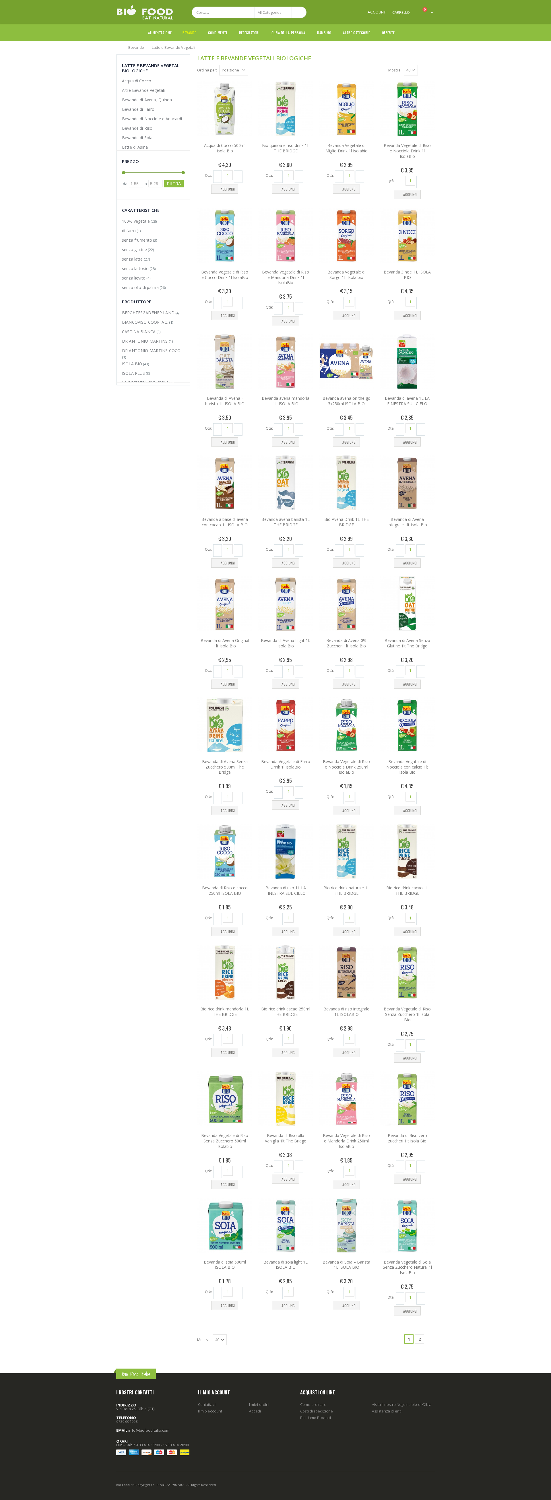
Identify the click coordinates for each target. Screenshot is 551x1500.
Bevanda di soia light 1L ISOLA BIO (285, 1264)
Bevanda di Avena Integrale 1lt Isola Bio (407, 522)
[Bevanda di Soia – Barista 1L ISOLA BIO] (346, 1225)
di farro (129, 230)
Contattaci (207, 1404)
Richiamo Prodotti (315, 1417)
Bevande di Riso (137, 128)
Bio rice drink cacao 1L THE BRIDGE (407, 890)
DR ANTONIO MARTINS (145, 341)
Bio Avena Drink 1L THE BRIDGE (346, 522)
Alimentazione (160, 32)
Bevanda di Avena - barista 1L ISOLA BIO (225, 400)
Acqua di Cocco (136, 81)
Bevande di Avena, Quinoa (147, 99)
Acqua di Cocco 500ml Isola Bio (224, 148)
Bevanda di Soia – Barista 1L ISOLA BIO (346, 1264)
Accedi (255, 1411)
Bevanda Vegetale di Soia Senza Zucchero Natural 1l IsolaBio (407, 1267)
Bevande (189, 32)
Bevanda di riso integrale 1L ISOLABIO (346, 1011)
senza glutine (134, 249)
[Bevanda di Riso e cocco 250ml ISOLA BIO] (224, 851)
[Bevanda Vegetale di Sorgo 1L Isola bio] (346, 235)
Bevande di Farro (138, 109)
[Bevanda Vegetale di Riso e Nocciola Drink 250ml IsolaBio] (346, 724)
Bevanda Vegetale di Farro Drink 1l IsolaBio (285, 764)
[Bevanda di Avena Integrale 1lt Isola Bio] (407, 482)
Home (118, 47)
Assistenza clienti (386, 1411)
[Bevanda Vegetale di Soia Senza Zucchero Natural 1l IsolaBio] (407, 1225)
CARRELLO (401, 12)
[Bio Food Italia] (145, 12)
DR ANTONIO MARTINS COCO (151, 350)
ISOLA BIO (132, 363)
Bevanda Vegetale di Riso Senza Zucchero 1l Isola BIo (407, 1014)
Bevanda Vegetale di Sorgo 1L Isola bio (346, 274)
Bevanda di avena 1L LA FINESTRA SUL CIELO (407, 400)
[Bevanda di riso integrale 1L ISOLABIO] (346, 972)
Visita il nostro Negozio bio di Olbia (401, 1404)
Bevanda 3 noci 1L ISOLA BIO (407, 274)
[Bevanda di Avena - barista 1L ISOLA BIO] (224, 361)
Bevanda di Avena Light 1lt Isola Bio (285, 643)
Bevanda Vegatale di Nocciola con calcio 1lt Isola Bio (407, 767)
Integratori (249, 32)
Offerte (388, 32)
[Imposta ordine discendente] (251, 69)
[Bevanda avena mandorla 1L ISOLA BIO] (285, 361)
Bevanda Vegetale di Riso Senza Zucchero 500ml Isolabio (224, 1141)
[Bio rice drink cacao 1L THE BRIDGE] (407, 851)
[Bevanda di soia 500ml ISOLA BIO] (224, 1225)
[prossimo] (430, 1339)
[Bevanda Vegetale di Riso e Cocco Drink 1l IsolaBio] (224, 235)
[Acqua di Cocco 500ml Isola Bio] (224, 108)
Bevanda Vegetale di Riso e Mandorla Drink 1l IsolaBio (285, 277)
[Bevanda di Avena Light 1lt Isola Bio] (285, 603)
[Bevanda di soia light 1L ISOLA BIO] (285, 1225)
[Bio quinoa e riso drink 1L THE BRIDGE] (285, 108)
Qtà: (208, 175)
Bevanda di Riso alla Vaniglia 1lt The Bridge (285, 1138)
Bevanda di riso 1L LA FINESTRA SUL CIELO (285, 890)
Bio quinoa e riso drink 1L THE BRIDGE (285, 148)
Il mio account (210, 1411)
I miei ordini (259, 1404)
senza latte (132, 259)
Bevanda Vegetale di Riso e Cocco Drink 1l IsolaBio (224, 274)
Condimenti (217, 32)
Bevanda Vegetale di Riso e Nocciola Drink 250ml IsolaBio (346, 767)
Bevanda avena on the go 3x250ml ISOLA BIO (346, 400)
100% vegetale (136, 221)
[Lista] (432, 70)
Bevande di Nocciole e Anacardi (152, 118)
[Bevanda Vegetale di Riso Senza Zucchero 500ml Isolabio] (224, 1098)
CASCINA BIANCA (139, 331)
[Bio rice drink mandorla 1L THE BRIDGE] (224, 972)
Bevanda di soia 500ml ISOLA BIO (225, 1264)
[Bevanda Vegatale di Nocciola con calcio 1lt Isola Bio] (407, 724)
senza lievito (133, 278)
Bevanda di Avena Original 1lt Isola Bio (225, 643)
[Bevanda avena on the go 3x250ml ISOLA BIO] (346, 361)
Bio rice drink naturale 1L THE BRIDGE (346, 890)
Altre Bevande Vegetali (143, 90)
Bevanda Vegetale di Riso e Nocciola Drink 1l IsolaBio (407, 151)
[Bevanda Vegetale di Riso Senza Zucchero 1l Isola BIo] (407, 972)
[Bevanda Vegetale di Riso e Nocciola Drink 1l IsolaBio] (407, 108)
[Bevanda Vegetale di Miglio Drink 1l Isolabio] (346, 108)
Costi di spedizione (316, 1411)
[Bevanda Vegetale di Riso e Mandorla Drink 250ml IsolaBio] (346, 1098)
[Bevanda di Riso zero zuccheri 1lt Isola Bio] (407, 1098)
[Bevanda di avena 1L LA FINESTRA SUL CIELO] (407, 361)
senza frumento (137, 240)
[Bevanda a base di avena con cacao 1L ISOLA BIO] (224, 482)
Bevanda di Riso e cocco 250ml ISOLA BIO (225, 890)
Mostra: (394, 70)
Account (377, 12)
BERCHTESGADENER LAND (148, 312)
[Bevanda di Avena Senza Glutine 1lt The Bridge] (407, 603)
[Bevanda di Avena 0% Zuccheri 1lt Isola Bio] (346, 603)
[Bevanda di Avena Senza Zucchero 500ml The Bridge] (224, 724)
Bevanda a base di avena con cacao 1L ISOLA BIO (224, 522)
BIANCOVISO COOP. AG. (145, 322)
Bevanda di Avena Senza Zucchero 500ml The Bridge (225, 767)
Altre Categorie (356, 32)
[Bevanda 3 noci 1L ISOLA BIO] (407, 235)
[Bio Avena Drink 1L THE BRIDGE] (346, 482)
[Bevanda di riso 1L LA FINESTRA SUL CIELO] (285, 851)
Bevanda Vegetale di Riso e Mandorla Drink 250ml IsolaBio (346, 1141)
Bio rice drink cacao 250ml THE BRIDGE (285, 1011)
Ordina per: (207, 70)
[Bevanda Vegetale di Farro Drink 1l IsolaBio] (285, 724)
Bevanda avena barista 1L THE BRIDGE (285, 522)
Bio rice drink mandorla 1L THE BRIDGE (224, 1011)
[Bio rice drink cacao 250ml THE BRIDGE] (285, 972)
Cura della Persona (288, 32)
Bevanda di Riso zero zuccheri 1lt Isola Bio (407, 1138)
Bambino (324, 32)
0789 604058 (126, 1421)
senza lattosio (135, 268)
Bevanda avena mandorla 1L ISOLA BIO (285, 400)
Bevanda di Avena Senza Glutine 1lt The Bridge (407, 643)
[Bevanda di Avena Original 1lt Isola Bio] (224, 603)
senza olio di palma (140, 287)
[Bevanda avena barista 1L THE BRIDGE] (285, 482)
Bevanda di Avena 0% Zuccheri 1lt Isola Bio (346, 643)
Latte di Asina (135, 147)
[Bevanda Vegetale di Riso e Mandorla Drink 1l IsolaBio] (285, 235)
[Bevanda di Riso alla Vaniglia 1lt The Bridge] (285, 1098)
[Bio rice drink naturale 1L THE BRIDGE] (346, 851)
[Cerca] (299, 12)
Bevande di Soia (137, 137)
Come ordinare (313, 1404)
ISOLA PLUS (133, 373)
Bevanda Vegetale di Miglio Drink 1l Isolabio (346, 148)
